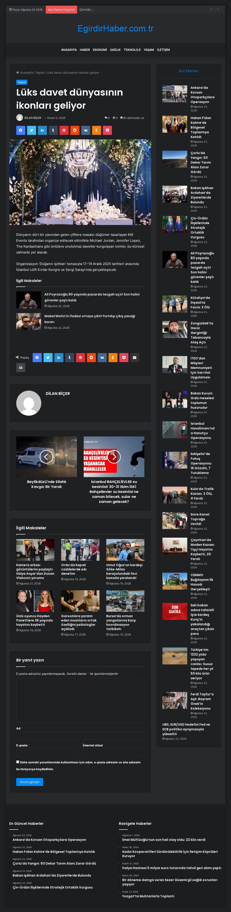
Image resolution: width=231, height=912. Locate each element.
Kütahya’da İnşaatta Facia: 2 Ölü (200, 302)
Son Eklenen (189, 71)
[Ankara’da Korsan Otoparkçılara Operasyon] (174, 93)
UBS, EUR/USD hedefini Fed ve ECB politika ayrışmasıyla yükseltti (186, 729)
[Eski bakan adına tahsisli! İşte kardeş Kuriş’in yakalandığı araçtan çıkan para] (174, 611)
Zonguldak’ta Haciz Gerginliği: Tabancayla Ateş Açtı (202, 333)
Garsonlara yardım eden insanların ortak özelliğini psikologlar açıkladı (79, 622)
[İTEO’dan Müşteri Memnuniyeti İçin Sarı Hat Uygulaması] (174, 364)
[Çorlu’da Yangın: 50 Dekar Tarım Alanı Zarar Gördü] (174, 159)
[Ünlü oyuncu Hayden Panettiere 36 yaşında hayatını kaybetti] (35, 601)
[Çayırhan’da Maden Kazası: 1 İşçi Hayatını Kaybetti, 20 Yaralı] (174, 546)
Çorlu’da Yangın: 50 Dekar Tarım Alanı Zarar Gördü (114, 9)
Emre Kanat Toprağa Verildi (200, 519)
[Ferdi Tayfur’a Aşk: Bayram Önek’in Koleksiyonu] (174, 700)
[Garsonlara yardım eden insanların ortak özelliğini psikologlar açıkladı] (80, 601)
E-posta (23, 745)
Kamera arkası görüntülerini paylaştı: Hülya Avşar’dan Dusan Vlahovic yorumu (35, 571)
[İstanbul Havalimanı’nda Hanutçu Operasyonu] (174, 429)
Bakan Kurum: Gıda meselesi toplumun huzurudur (202, 400)
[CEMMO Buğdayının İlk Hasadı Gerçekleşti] (174, 581)
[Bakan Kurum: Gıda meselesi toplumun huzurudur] (174, 399)
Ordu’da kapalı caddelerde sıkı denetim (74, 569)
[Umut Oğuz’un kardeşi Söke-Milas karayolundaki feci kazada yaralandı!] (125, 550)
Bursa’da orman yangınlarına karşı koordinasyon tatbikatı (121, 622)
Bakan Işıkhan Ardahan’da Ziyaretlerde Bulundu (202, 195)
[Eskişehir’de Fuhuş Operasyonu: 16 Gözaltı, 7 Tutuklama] (174, 460)
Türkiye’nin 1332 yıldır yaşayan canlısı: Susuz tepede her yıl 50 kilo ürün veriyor (202, 663)
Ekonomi (100, 50)
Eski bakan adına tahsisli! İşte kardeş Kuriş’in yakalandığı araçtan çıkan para (202, 619)
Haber (85, 50)
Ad (19, 728)
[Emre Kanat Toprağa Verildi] (174, 520)
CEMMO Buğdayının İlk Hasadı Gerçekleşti (202, 582)
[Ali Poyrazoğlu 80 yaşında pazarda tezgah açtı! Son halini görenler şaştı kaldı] (28, 299)
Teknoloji (132, 50)
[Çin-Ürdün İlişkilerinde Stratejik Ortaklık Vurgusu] (174, 224)
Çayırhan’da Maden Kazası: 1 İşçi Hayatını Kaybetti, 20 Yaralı (203, 549)
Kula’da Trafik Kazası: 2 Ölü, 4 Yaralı (202, 494)
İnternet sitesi (93, 745)
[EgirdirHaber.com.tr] (115, 28)
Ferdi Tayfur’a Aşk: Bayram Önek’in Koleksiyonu (202, 701)
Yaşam (149, 50)
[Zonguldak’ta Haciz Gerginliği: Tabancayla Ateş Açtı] (174, 329)
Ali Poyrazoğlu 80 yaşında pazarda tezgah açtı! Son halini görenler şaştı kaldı (202, 267)
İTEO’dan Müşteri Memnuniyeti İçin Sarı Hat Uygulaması (201, 368)
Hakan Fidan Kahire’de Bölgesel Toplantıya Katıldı (201, 127)
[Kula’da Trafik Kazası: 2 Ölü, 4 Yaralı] (174, 495)
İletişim (163, 50)
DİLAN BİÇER (32, 118)
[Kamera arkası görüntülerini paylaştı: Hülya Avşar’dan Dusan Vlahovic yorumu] (35, 550)
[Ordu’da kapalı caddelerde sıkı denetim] (80, 550)
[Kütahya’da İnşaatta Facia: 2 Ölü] (174, 303)
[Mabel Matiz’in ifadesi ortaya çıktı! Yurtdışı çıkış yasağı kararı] (28, 321)
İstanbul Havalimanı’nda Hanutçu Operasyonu (203, 430)
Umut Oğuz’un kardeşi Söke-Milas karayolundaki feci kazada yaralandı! (124, 571)
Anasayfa (69, 50)
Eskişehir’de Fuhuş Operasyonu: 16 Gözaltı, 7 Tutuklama (201, 463)
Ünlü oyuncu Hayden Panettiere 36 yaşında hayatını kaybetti (34, 620)
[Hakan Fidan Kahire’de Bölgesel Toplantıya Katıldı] (174, 124)
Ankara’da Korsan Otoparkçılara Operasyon (203, 94)
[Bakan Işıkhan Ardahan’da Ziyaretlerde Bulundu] (174, 194)
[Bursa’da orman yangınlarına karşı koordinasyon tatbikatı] (125, 601)
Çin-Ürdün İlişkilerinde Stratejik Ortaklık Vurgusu (200, 227)
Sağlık (115, 50)
